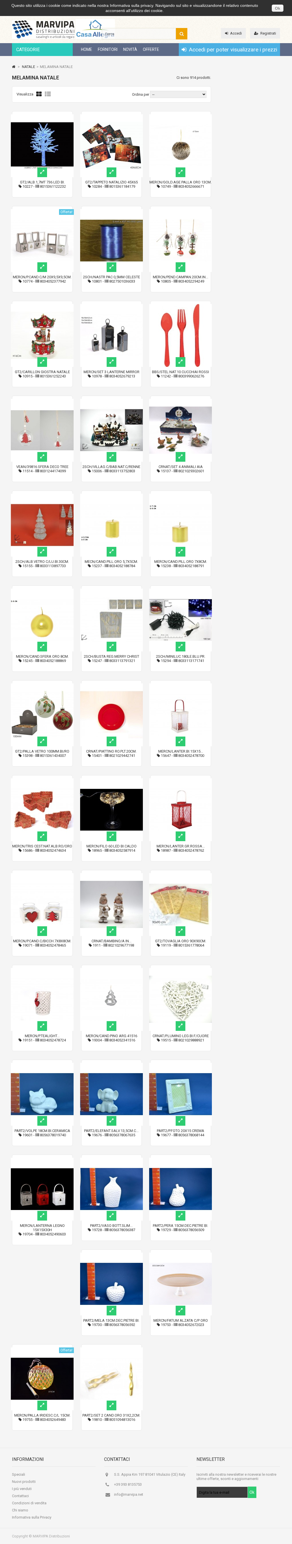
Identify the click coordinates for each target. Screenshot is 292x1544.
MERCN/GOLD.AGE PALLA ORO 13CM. (180, 182)
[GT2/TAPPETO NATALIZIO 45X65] (111, 116)
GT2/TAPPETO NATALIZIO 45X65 (111, 182)
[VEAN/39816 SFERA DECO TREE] (42, 401)
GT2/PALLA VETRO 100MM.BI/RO (42, 751)
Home (86, 49)
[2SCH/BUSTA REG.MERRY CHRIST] (111, 591)
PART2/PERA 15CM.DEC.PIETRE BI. (180, 1225)
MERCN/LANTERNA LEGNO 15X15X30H (42, 1227)
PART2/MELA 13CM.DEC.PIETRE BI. (111, 1320)
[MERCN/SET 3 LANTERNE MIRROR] (111, 306)
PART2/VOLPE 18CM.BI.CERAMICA (42, 1131)
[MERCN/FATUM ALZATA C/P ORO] (180, 1255)
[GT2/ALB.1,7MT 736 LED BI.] (42, 116)
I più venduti (22, 1489)
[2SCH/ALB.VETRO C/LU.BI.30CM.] (42, 496)
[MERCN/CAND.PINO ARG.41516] (111, 970)
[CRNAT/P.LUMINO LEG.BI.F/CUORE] (180, 970)
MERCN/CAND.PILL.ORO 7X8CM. (180, 561)
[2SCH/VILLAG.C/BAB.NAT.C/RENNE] (111, 401)
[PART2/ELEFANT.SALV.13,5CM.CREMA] (111, 1065)
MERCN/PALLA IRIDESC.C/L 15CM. (42, 1415)
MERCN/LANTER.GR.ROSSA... (181, 846)
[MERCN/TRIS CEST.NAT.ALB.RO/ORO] (42, 780)
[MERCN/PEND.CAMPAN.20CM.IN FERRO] (180, 211)
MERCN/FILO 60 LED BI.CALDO (111, 846)
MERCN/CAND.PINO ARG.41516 (111, 1036)
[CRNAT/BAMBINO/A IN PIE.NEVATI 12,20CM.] (111, 875)
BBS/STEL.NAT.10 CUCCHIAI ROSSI (180, 372)
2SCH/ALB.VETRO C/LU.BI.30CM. (42, 561)
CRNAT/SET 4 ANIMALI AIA (181, 467)
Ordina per (140, 94)
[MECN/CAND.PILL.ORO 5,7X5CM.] (111, 496)
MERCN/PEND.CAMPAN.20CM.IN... (180, 277)
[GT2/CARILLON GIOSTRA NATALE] (42, 306)
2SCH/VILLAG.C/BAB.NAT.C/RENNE (111, 467)
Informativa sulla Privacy (31, 1517)
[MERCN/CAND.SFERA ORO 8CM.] (42, 591)
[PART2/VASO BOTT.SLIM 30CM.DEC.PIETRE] (111, 1160)
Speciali (18, 1474)
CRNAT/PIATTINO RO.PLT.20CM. (111, 751)
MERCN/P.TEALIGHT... (42, 1036)
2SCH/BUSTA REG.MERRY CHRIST (111, 656)
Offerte (151, 49)
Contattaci (20, 1496)
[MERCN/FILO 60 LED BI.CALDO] (111, 780)
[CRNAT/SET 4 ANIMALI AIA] (180, 401)
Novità (130, 49)
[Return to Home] (13, 67)
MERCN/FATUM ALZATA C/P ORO (180, 1320)
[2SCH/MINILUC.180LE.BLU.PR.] (180, 591)
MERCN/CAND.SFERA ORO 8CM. (42, 656)
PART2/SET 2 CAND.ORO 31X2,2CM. (111, 1415)
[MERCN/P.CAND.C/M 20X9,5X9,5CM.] (42, 211)
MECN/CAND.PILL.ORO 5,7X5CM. (111, 561)
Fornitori (107, 49)
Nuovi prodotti (24, 1481)
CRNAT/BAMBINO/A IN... (111, 941)
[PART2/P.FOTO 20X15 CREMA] (180, 1065)
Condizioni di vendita (29, 1503)
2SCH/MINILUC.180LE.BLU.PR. (180, 656)
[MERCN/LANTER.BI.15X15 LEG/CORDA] (180, 685)
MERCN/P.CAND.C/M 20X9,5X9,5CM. (42, 277)
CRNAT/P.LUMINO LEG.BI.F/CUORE (181, 1036)
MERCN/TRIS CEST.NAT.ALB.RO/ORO (42, 846)
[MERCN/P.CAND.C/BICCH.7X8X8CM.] (42, 875)
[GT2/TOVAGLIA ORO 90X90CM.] (180, 875)
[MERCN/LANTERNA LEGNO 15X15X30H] (42, 1160)
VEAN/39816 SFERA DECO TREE (42, 467)
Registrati (268, 33)
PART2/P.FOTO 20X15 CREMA (180, 1131)
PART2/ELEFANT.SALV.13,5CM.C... (111, 1131)
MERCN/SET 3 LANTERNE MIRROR (111, 372)
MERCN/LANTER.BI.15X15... (180, 751)
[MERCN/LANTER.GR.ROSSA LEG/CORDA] (180, 780)
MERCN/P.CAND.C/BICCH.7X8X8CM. (42, 941)
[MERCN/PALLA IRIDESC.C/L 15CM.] (42, 1349)
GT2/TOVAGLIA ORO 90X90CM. (180, 941)
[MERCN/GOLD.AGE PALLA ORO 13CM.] (180, 116)
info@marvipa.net (128, 1494)
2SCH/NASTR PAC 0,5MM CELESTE (111, 277)
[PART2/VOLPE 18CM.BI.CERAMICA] (42, 1065)
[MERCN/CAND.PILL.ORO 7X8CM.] (180, 496)
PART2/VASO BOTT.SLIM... (111, 1225)
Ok (277, 8)
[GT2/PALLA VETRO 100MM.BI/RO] (42, 685)
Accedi (236, 33)
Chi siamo (20, 1510)
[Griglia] (39, 94)
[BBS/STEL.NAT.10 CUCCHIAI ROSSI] (180, 306)
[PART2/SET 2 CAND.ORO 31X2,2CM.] (111, 1349)
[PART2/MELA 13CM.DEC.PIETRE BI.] (111, 1255)
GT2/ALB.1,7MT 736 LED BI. (42, 182)
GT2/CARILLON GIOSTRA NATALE (42, 372)
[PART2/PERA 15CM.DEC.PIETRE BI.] (180, 1160)
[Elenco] (48, 94)
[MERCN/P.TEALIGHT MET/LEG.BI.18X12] (42, 970)
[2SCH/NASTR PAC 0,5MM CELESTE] (111, 211)
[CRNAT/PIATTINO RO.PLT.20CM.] (111, 685)
